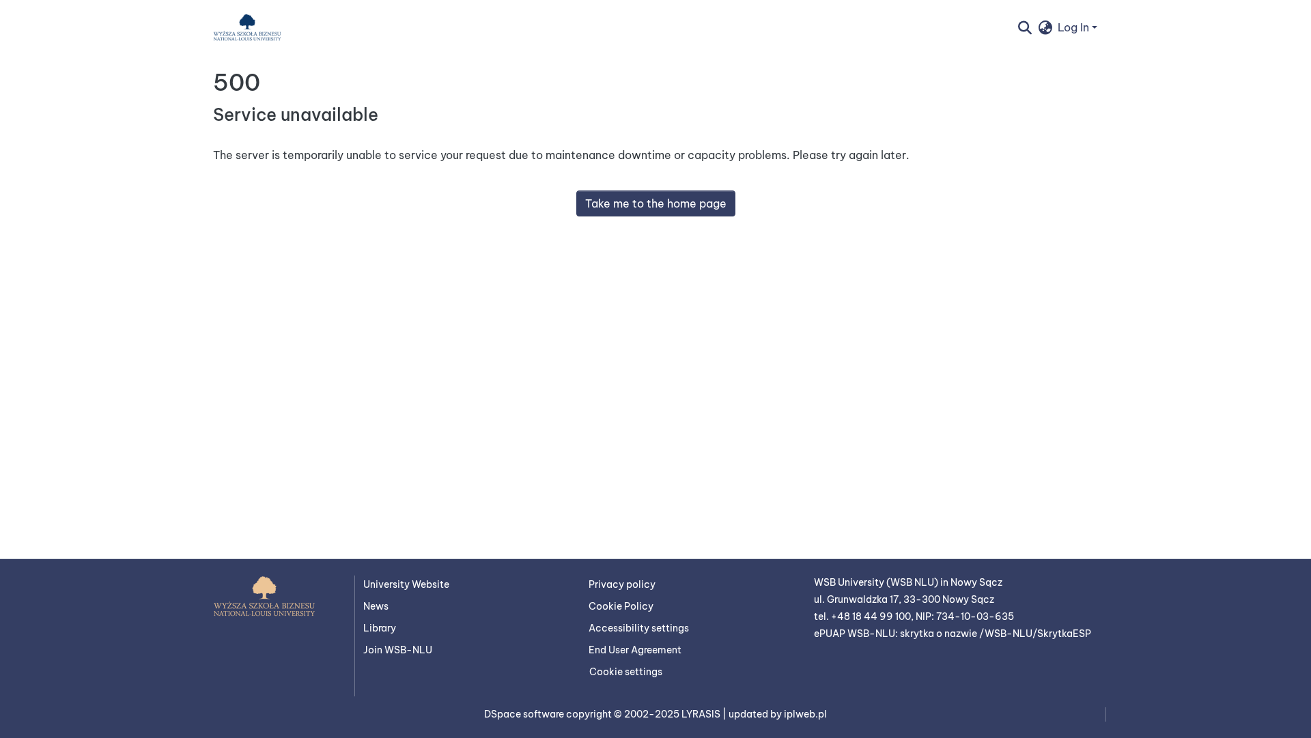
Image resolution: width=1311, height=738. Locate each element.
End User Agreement (635, 650)
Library (379, 628)
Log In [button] (1075, 27)
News (376, 606)
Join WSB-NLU (397, 650)
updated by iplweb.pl (778, 714)
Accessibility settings (639, 628)
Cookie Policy (621, 606)
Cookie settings (625, 672)
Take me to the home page (656, 203)
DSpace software (525, 714)
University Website (406, 584)
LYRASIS (701, 714)
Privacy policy (622, 584)
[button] (247, 27)
